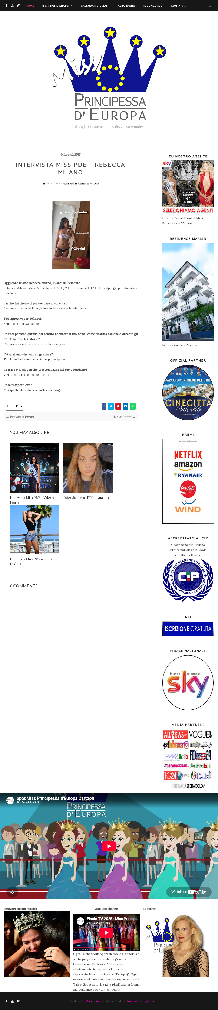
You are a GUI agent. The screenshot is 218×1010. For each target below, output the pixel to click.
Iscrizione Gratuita (57, 5)
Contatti (178, 5)
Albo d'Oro (126, 5)
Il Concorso (153, 5)
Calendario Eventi (95, 5)
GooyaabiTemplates (140, 1001)
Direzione (53, 183)
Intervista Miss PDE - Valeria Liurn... (32, 500)
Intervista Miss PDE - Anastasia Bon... (87, 500)
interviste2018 (71, 154)
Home (30, 5)
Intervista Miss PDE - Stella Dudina (31, 561)
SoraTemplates (91, 1001)
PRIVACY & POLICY (107, 990)
